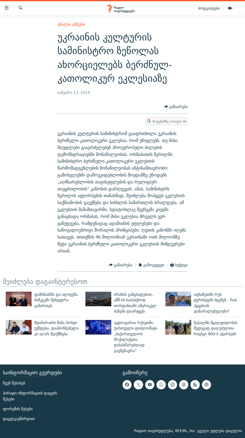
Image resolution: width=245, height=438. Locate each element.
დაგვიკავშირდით (19, 419)
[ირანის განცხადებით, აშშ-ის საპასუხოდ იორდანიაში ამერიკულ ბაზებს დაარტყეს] (98, 299)
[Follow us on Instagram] (172, 384)
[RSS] (195, 384)
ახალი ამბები (71, 24)
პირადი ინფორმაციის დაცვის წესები (30, 396)
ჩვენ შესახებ (14, 383)
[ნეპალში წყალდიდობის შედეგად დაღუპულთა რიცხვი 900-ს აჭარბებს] (178, 327)
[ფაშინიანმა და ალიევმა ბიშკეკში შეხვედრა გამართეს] (19, 299)
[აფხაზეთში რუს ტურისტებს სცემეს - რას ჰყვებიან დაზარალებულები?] (178, 299)
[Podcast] (206, 384)
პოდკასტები (209, 8)
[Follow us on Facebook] (127, 384)
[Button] (176, 106)
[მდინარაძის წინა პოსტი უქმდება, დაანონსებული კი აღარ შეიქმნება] (19, 327)
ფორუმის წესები (18, 409)
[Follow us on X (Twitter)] (138, 384)
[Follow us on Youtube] (149, 384)
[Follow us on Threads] (183, 384)
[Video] (230, 8)
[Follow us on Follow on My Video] (161, 384)
